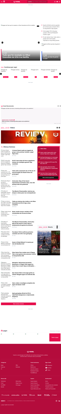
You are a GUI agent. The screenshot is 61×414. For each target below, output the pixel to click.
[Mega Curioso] (32, 395)
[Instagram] (56, 401)
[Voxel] (24, 395)
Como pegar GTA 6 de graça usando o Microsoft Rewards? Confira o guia (50, 32)
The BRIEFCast (33, 372)
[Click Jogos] (47, 395)
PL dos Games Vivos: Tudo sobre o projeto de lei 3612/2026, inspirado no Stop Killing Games (51, 38)
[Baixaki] (54, 395)
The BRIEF (3, 385)
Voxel (2, 383)
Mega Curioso (19, 383)
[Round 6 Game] (42, 337)
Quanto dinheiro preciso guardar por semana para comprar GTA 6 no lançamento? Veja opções (51, 26)
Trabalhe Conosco (49, 387)
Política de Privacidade (50, 388)
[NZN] (3, 401)
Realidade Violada (34, 371)
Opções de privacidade (7, 404)
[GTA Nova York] (30, 337)
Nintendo (18, 367)
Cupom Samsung (34, 387)
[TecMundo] (4, 2)
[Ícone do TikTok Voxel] (59, 1)
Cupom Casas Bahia (34, 385)
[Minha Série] (15, 395)
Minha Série (18, 381)
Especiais (3, 367)
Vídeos (32, 365)
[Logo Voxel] (16, 2)
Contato (47, 383)
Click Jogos (18, 385)
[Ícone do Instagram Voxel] (55, 1)
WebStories (33, 367)
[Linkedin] (59, 401)
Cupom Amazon (34, 383)
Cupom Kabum (33, 381)
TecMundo (3, 381)
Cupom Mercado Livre (35, 388)
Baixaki (2, 387)
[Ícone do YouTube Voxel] (57, 1)
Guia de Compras (34, 369)
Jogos (2, 365)
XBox (17, 365)
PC (1, 369)
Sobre (46, 381)
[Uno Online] (18, 337)
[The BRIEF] (39, 395)
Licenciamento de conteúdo (51, 385)
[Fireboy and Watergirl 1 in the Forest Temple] (6, 337)
